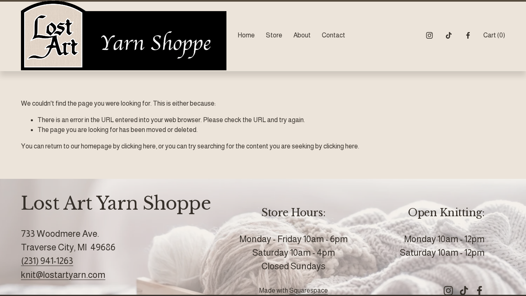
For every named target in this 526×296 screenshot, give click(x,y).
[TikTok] (449, 35)
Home (246, 35)
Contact (333, 35)
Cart (494, 35)
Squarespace (308, 290)
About (302, 35)
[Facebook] (468, 35)
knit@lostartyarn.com (63, 275)
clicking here (138, 146)
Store (274, 35)
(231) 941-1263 (47, 261)
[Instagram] (429, 35)
